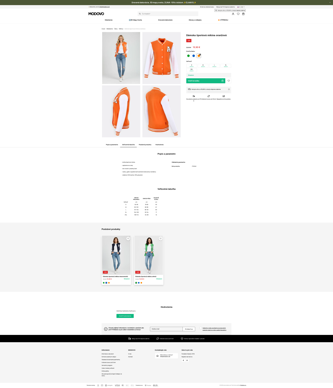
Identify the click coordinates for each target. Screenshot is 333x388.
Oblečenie (109, 29)
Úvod (103, 29)
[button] (330, 2)
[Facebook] (183, 360)
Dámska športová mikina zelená (145, 276)
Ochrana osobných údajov (109, 357)
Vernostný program (107, 365)
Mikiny (121, 29)
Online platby (105, 371)
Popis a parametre (112, 145)
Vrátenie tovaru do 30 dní (109, 362)
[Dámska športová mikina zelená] (104, 283)
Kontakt (130, 357)
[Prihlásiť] (233, 14)
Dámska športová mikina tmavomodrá (115, 276)
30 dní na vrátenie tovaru (207, 7)
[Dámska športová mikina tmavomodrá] (106, 283)
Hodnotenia (159, 145)
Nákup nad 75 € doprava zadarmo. (225, 7)
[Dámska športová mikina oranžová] (109, 283)
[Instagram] (187, 360)
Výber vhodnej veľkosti (108, 368)
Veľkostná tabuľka (128, 145)
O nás (129, 354)
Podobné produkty (145, 145)
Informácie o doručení (108, 354)
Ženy (115, 29)
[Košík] (243, 14)
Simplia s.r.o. (243, 385)
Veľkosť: (189, 61)
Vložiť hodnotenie (125, 316)
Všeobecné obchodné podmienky (111, 359)
